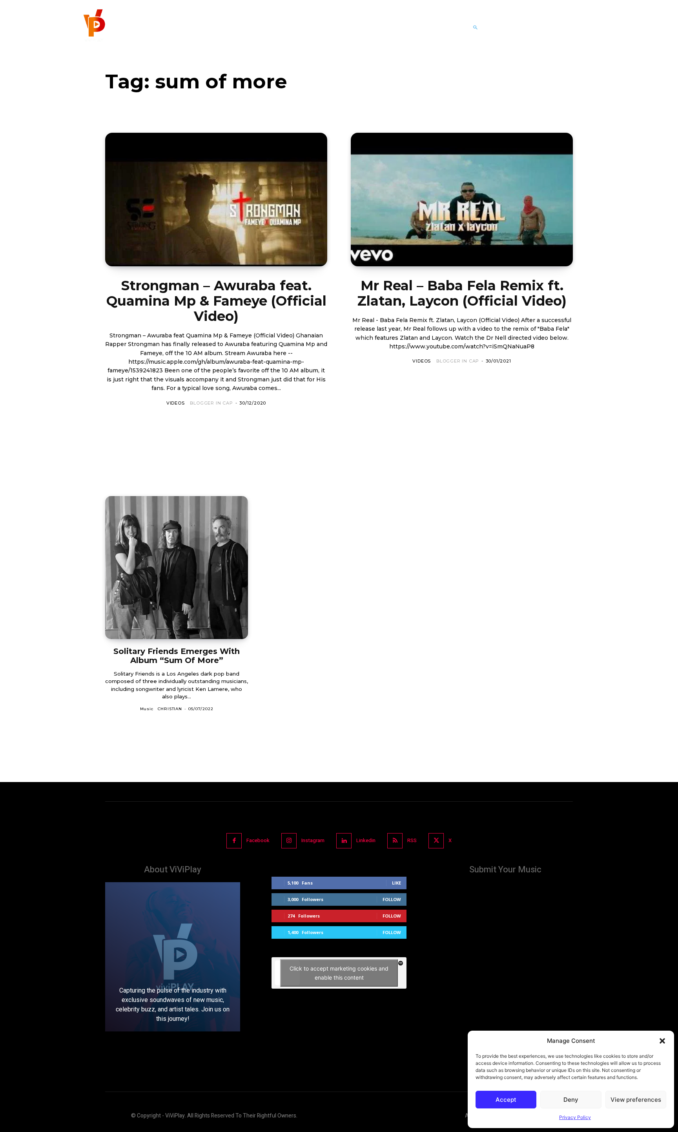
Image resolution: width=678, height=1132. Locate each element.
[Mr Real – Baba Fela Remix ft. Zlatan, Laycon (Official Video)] (462, 199)
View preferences (636, 1099)
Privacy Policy (575, 1117)
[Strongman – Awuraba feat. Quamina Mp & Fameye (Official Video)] (216, 199)
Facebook (258, 840)
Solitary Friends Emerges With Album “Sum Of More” (176, 656)
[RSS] (395, 840)
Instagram (312, 840)
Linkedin (365, 840)
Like (396, 883)
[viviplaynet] (93, 27)
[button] (662, 1041)
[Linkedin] (344, 840)
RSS (412, 840)
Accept (506, 1099)
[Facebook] (234, 840)
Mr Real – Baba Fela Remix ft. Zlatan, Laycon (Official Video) (462, 293)
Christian (170, 708)
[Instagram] (289, 840)
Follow (392, 899)
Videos (175, 403)
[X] (436, 840)
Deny (570, 1099)
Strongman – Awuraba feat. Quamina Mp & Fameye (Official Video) (216, 300)
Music (146, 708)
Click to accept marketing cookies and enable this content (339, 973)
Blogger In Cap (211, 403)
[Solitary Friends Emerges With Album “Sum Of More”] (176, 567)
